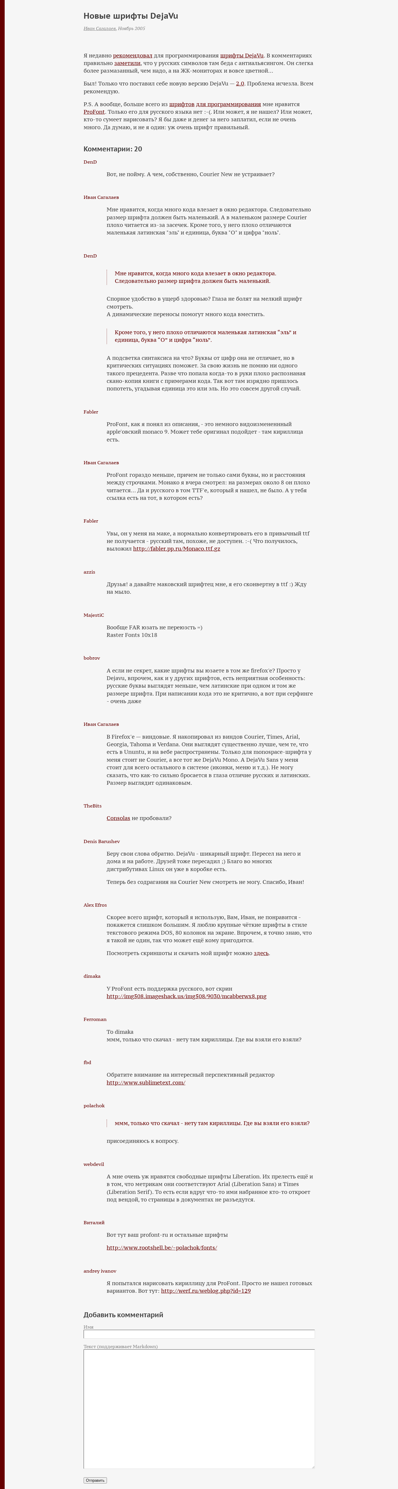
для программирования (228, 104)
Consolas (118, 818)
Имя (89, 1327)
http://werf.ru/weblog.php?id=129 (206, 1290)
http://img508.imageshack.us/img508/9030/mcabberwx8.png (187, 996)
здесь (261, 953)
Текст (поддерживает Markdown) (121, 1346)
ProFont (94, 111)
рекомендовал (132, 55)
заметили (127, 63)
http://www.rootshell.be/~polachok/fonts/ (162, 1247)
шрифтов (182, 104)
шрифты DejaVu (242, 55)
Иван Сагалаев (100, 28)
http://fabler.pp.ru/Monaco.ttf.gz (176, 548)
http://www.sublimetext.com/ (146, 1082)
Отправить (95, 1480)
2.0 (240, 83)
